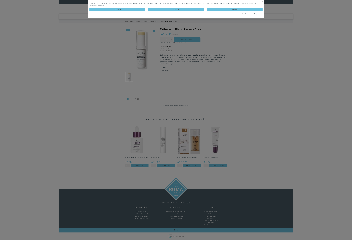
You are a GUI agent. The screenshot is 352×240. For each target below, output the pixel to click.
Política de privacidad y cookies (252, 14)
